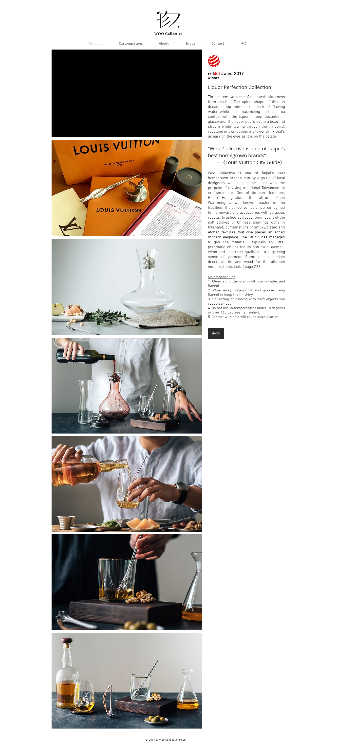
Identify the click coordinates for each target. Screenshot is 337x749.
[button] (127, 188)
